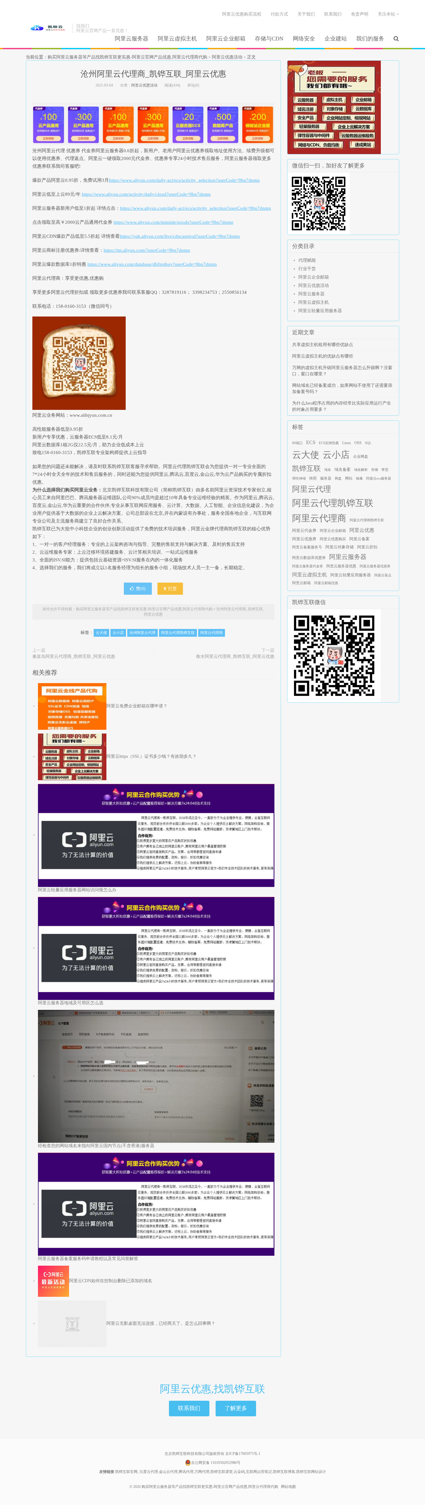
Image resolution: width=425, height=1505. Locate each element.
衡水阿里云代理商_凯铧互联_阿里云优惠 (235, 656)
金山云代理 (168, 1472)
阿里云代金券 (304, 530)
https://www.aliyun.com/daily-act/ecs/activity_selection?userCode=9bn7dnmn (184, 180)
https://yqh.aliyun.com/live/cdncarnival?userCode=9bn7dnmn (180, 236)
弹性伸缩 (299, 478)
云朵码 (239, 1472)
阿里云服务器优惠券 (375, 566)
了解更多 (236, 1408)
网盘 (338, 478)
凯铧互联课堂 (221, 1472)
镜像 (359, 478)
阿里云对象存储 (339, 547)
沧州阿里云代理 (142, 633)
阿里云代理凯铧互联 (178, 633)
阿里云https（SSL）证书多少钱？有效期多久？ (151, 756)
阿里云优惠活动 (227, 57)
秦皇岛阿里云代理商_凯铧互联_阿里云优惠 (73, 656)
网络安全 (304, 38)
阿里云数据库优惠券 (309, 558)
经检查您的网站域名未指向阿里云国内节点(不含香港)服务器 (96, 1145)
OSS (358, 443)
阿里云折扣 (367, 547)
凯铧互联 (306, 468)
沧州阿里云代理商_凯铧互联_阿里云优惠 (153, 73)
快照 (313, 478)
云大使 (101, 633)
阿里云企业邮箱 (225, 38)
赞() (141, 588)
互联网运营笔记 (259, 1472)
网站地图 (288, 1486)
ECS (310, 442)
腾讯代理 (186, 1472)
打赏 (172, 588)
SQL (368, 443)
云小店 (118, 633)
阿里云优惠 (361, 530)
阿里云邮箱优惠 (326, 583)
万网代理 (201, 1472)
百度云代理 (148, 1472)
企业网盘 (360, 456)
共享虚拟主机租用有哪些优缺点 (322, 344)
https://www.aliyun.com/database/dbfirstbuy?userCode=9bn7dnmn (152, 264)
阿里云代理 (311, 489)
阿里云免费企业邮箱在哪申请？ (136, 706)
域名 (327, 469)
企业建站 (336, 38)
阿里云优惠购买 (333, 539)
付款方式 (279, 14)
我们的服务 (370, 38)
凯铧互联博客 (284, 1472)
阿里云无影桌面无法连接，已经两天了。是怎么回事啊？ (160, 1323)
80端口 (297, 443)
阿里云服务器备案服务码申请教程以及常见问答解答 (88, 1258)
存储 (374, 469)
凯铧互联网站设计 (311, 1472)
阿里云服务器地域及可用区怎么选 (70, 1003)
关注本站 (387, 14)
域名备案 (342, 469)
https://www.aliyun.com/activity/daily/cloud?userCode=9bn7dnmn (146, 194)
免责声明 (359, 14)
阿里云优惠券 (304, 539)
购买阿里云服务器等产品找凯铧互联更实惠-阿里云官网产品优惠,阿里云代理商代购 (47, 28)
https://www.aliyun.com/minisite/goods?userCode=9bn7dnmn (173, 222)
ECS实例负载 (329, 443)
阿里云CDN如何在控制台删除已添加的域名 (110, 1280)
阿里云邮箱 (301, 583)
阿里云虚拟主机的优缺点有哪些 (322, 356)
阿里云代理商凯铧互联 (367, 520)
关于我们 (306, 14)
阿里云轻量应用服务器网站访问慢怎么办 (77, 890)
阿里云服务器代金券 (307, 566)
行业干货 (307, 268)
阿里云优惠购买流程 (241, 14)
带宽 (384, 469)
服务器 (325, 478)
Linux (346, 443)
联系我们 (333, 14)
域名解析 (361, 469)
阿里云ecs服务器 (378, 478)
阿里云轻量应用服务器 (320, 310)
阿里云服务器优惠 (341, 566)
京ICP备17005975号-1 (242, 1453)
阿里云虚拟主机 (177, 38)
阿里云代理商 (211, 633)
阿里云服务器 (131, 38)
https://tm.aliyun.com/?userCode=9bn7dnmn (147, 250)
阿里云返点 (382, 575)
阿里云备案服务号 (307, 547)
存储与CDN (269, 38)
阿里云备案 (359, 539)
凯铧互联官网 (126, 1472)
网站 (349, 478)
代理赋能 (307, 260)
